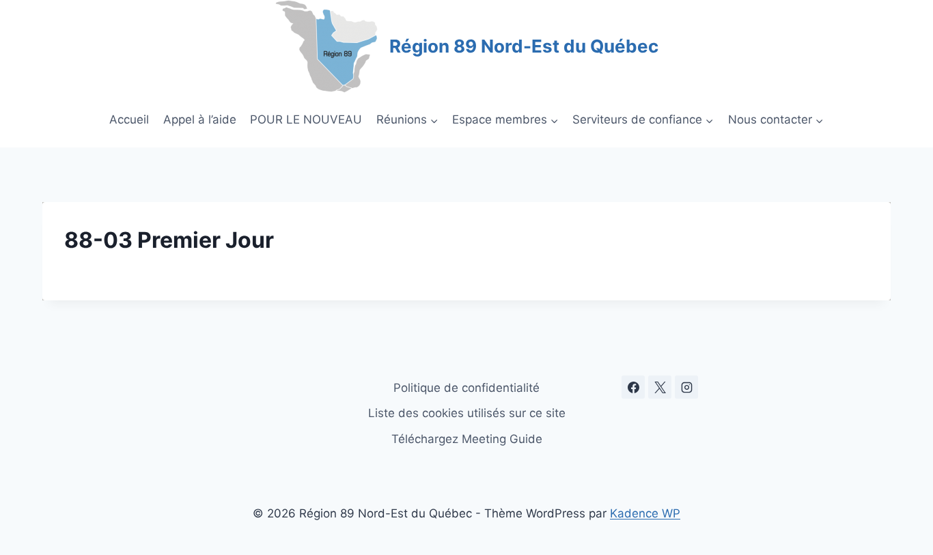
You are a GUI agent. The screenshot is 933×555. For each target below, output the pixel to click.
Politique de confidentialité (466, 388)
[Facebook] (633, 387)
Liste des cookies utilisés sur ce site (467, 413)
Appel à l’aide (199, 119)
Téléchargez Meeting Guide (466, 439)
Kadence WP (645, 513)
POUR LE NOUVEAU (306, 119)
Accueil (129, 119)
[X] (659, 387)
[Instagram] (686, 387)
